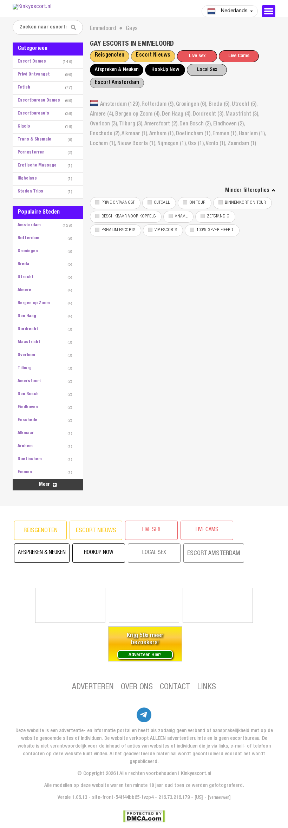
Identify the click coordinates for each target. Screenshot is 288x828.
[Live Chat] (218, 605)
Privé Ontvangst (118, 203)
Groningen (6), (192, 104)
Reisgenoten (109, 55)
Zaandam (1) (242, 144)
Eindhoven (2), (229, 124)
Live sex (197, 56)
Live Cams (238, 56)
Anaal (181, 216)
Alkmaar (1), (135, 134)
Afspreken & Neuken (116, 69)
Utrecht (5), (244, 104)
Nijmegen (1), (172, 144)
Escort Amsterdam (117, 83)
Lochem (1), (103, 144)
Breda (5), (220, 104)
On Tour (197, 203)
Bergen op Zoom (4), (138, 114)
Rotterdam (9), (159, 104)
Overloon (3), (104, 124)
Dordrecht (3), (209, 114)
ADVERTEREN (93, 687)
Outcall (162, 203)
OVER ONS (137, 687)
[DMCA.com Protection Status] (144, 816)
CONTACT (175, 687)
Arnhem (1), (162, 134)
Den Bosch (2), (196, 124)
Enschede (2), (106, 134)
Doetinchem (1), (194, 134)
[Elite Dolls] (144, 605)
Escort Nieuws (153, 55)
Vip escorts (166, 230)
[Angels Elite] (70, 605)
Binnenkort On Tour (245, 203)
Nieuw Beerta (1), (137, 144)
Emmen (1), (225, 134)
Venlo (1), (217, 144)
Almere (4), (102, 114)
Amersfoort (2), (161, 124)
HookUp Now (165, 69)
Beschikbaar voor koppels (129, 216)
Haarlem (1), (252, 134)
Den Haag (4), (177, 114)
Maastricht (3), (242, 114)
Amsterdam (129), (121, 104)
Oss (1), (197, 144)
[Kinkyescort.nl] (56, 7)
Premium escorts (118, 230)
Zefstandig (218, 216)
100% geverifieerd (214, 230)
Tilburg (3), (131, 124)
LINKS (206, 687)
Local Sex (207, 69)
